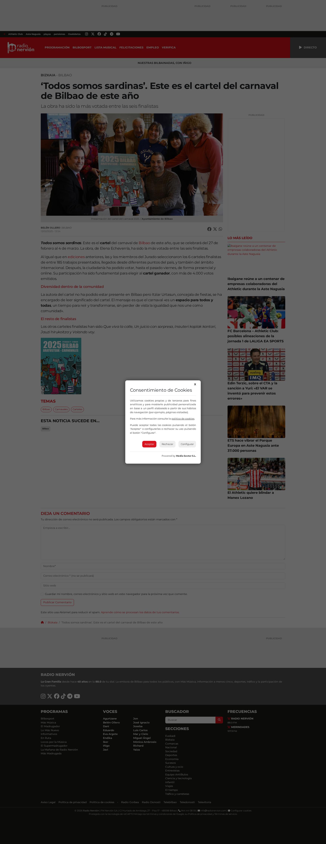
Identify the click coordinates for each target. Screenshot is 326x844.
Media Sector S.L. (186, 455)
